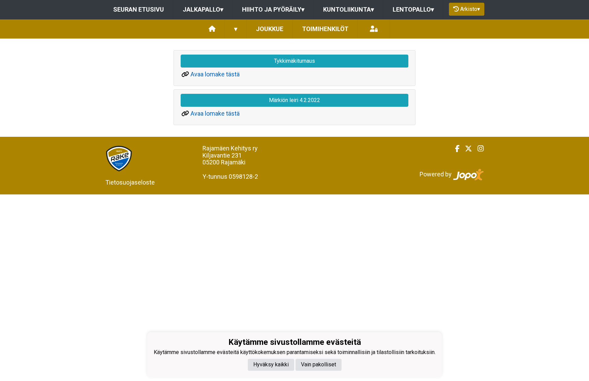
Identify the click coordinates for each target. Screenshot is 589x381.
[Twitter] (465, 148)
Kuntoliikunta (348, 9)
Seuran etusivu (138, 9)
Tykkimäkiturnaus (294, 61)
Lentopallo (413, 9)
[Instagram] (478, 148)
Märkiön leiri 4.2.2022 (294, 100)
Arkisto (470, 9)
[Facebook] (454, 148)
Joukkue (269, 28)
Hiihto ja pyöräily (273, 9)
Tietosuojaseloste (130, 182)
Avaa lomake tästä (215, 74)
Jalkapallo (203, 9)
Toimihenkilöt (325, 28)
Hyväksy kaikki (271, 364)
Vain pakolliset (318, 364)
